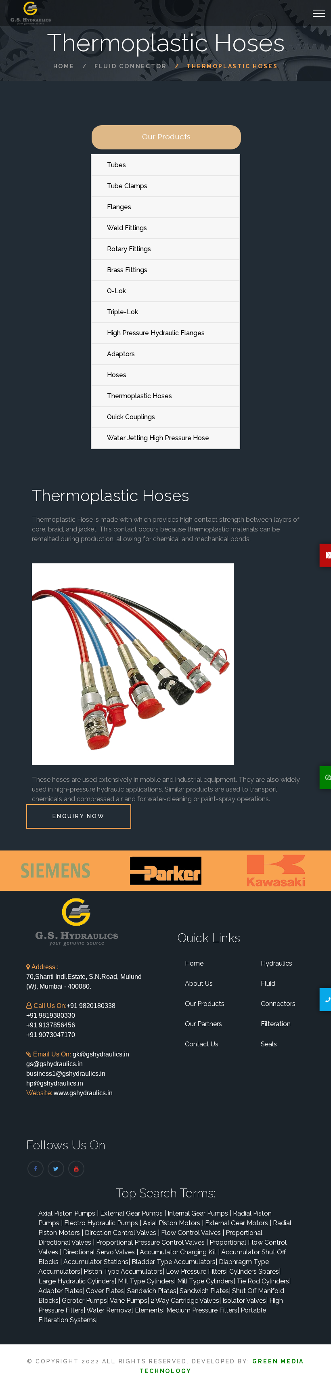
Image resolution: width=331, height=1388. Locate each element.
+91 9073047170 (50, 1034)
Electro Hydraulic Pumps (102, 1223)
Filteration (276, 1024)
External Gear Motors (238, 1223)
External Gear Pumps (133, 1213)
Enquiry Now (78, 816)
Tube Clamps (127, 186)
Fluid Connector (130, 66)
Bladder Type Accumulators (174, 1262)
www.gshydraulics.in (82, 1093)
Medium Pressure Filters (202, 1310)
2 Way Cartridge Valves (186, 1300)
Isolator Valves (245, 1300)
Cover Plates (106, 1291)
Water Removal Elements (125, 1310)
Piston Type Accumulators (124, 1271)
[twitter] (56, 1169)
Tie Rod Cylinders (264, 1281)
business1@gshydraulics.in (65, 1073)
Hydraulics (276, 963)
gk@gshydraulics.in (101, 1054)
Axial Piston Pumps (68, 1213)
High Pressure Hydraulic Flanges (156, 333)
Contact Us (201, 1044)
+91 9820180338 (91, 1005)
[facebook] (35, 1169)
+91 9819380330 (50, 1015)
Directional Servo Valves (100, 1252)
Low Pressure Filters (197, 1271)
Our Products (204, 1004)
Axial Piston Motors (173, 1223)
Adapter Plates (61, 1291)
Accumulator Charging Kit (180, 1252)
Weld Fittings (127, 228)
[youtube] (76, 1169)
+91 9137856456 (50, 1025)
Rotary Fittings (129, 249)
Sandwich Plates (152, 1291)
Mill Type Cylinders (147, 1281)
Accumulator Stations (96, 1262)
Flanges (119, 207)
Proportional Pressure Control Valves (152, 1242)
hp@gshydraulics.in (54, 1083)
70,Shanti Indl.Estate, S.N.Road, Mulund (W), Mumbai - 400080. (84, 977)
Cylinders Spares (255, 1271)
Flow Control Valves (192, 1233)
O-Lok (116, 291)
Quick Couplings (131, 417)
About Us (199, 983)
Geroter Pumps (85, 1300)
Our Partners (203, 1024)
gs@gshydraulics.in (54, 1063)
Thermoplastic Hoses (139, 396)
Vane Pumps (129, 1300)
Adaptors (121, 354)
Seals (269, 1044)
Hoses (116, 375)
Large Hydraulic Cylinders (77, 1281)
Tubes (116, 165)
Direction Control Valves (122, 1233)
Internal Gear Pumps (199, 1213)
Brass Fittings (127, 270)
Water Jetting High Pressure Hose (158, 438)
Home (64, 66)
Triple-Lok (122, 312)
